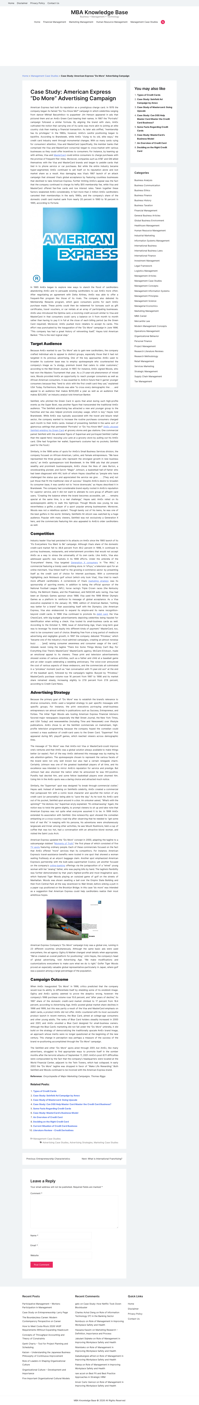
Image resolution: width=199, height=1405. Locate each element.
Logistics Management (146, 270)
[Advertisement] (99, 47)
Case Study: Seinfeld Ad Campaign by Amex (56, 1095)
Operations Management (147, 331)
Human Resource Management (112, 22)
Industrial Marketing (144, 235)
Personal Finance (143, 341)
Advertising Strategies (81, 1142)
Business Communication (147, 185)
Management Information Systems (151, 291)
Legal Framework (143, 265)
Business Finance (143, 195)
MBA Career (140, 316)
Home (11, 3)
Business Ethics (142, 190)
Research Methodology (146, 356)
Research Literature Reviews (148, 351)
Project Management (145, 346)
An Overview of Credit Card (48, 1117)
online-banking (57, 865)
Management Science (145, 301)
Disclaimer (22, 3)
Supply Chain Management (148, 376)
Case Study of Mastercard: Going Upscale (55, 1100)
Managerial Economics (146, 306)
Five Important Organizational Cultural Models (46, 1378)
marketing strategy (98, 581)
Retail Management (144, 361)
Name (34, 1235)
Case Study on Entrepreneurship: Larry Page (45, 1312)
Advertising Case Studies (55, 1142)
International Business (145, 245)
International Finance (145, 255)
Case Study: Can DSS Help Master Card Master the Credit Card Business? (72, 1104)
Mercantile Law (142, 321)
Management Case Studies (144, 22)
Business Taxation (143, 205)
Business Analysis (143, 180)
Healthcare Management (146, 225)
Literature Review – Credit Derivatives (53, 1130)
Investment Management (147, 260)
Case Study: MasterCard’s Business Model (55, 1113)
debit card (102, 614)
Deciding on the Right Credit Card (51, 1121)
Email (34, 1245)
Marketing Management (81, 22)
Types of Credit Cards (44, 1091)
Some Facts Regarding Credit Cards (52, 1108)
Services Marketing (144, 366)
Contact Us (53, 3)
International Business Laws (148, 250)
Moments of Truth (63, 843)
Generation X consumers (84, 562)
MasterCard (60, 155)
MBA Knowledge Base (99, 12)
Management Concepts (146, 285)
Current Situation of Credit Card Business (55, 1126)
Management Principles (146, 296)
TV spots (35, 847)
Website (34, 1255)
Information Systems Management (151, 240)
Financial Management (54, 22)
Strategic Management (146, 371)
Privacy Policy (37, 3)
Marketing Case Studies (106, 1142)
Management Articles (145, 275)
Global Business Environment (149, 220)
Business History (142, 200)
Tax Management (143, 381)
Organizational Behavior (146, 336)
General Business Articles (147, 215)
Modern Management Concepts (150, 326)
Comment (36, 1193)
